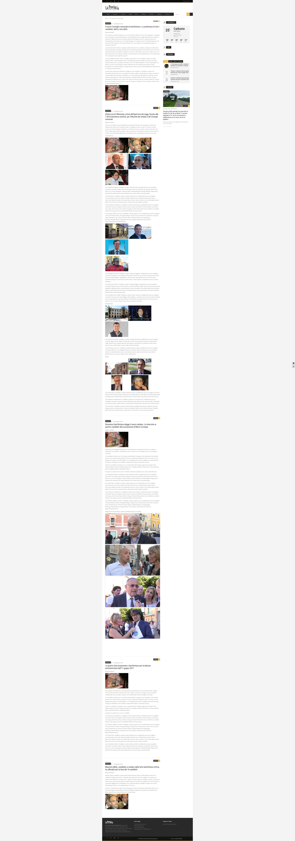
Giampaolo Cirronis (119, 23)
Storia (170, 61)
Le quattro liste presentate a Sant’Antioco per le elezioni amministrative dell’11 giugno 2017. (128, 666)
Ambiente (166, 91)
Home (106, 18)
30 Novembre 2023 (175, 81)
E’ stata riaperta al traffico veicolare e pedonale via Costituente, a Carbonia (180, 64)
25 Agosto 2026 (167, 108)
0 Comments (174, 108)
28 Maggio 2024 (175, 74)
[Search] (188, 14)
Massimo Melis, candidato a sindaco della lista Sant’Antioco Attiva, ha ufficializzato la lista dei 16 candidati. (132, 768)
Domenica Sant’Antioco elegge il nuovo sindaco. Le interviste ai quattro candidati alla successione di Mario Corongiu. (130, 425)
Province (180, 61)
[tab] (165, 61)
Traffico (165, 61)
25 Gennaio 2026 (175, 67)
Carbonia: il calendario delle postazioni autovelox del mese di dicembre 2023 (180, 78)
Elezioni (108, 23)
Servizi (175, 61)
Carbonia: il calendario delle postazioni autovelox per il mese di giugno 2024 (180, 71)
